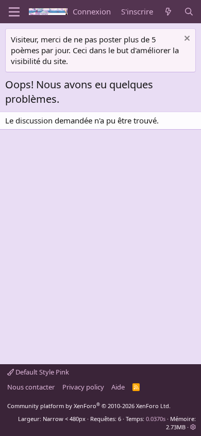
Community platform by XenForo (89, 406)
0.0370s (155, 419)
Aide (118, 387)
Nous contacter (31, 387)
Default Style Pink (41, 372)
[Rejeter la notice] (185, 39)
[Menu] (14, 12)
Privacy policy (83, 387)
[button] (193, 427)
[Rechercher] (189, 11)
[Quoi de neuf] (168, 11)
